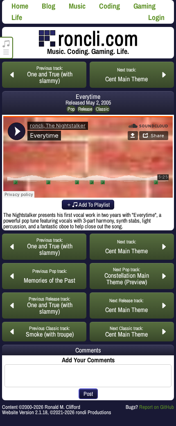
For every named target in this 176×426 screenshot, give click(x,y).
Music (77, 6)
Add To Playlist (94, 204)
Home (19, 6)
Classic (102, 109)
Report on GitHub (156, 407)
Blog (48, 6)
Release (85, 109)
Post (88, 393)
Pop (71, 109)
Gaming (144, 6)
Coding (109, 6)
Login (156, 17)
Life (16, 17)
